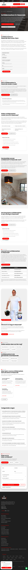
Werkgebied (4, 11)
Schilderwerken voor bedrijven (5, 549)
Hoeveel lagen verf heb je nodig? (5, 389)
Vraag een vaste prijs (5, 264)
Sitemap (19, 566)
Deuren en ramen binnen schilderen (6, 518)
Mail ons (11, 462)
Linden (3, 559)
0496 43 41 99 (17, 24)
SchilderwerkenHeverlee (14, 358)
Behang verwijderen (4, 539)
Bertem (14, 559)
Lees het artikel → (4, 385)
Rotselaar (7, 559)
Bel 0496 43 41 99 (14, 94)
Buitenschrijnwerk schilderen (5, 529)
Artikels (22, 566)
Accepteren (6, 567)
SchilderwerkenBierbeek (5, 358)
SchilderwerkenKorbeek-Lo (5, 360)
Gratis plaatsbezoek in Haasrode (7, 24)
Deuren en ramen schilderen (5, 349)
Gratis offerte (4, 133)
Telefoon (3, 471)
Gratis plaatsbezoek (5, 94)
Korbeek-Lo (11, 559)
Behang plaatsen (3, 538)
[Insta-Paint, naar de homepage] (4, 4)
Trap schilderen (13, 349)
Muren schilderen (3, 515)
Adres (15, 471)
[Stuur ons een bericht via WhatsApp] (26, 568)
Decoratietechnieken (4, 542)
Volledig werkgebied (14, 360)
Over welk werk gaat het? (5, 474)
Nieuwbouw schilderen (4, 522)
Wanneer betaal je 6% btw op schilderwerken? (19, 379)
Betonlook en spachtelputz (4, 543)
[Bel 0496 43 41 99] (22, 4)
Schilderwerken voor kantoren (5, 550)
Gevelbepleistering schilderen (5, 533)
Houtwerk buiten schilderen (5, 531)
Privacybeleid (25, 566)
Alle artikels (4, 399)
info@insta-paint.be (8, 487)
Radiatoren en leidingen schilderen (6, 521)
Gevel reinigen (3, 528)
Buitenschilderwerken (5, 525)
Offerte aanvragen (17, 4)
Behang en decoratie (4, 536)
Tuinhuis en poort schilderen (5, 532)
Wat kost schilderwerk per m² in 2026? (6, 379)
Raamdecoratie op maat (4, 545)
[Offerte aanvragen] (24, 4)
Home (1, 11)
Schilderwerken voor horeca (22, 549)
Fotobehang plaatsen (4, 541)
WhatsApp (17, 462)
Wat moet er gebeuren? (5, 478)
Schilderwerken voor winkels (14, 549)
